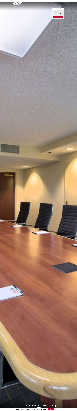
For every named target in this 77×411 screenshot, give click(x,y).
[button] (55, 13)
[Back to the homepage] (17, 3)
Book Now (58, 16)
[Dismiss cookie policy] (63, 409)
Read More (44, 409)
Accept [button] (50, 409)
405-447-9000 (61, 0)
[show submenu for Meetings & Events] (48, 3)
